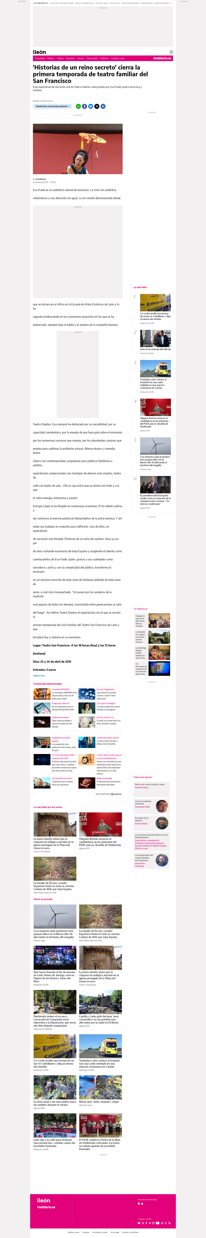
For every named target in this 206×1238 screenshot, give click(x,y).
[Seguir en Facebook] (146, 1223)
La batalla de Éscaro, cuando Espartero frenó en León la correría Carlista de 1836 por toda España (54, 886)
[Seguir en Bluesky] (139, 1223)
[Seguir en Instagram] (153, 1223)
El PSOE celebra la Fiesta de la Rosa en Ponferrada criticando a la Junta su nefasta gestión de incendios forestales (99, 1144)
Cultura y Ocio (39, 675)
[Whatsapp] (78, 106)
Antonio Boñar (141, 823)
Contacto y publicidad (130, 1232)
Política (51, 58)
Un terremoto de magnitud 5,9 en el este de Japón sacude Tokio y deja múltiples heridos (141, 669)
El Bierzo (104, 58)
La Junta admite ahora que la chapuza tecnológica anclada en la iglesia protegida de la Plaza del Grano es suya (53, 843)
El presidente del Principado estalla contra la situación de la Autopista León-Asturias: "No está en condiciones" (155, 499)
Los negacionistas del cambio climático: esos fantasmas (144, 857)
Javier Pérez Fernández (140, 864)
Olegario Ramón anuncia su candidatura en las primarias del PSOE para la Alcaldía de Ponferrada (100, 842)
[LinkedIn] (103, 106)
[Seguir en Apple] (142, 1203)
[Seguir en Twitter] (143, 1223)
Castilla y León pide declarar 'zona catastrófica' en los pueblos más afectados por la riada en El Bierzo (99, 1019)
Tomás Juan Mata (147, 353)
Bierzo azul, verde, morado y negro (99, 1101)
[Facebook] (84, 106)
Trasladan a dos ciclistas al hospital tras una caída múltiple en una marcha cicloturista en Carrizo (99, 1063)
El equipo (85, 1232)
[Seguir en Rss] (169, 1223)
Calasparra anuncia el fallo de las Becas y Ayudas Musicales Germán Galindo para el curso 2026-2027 (141, 621)
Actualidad (40, 58)
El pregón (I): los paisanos (142, 819)
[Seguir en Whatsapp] (166, 1223)
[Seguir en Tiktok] (162, 1223)
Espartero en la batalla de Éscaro (85, 3)
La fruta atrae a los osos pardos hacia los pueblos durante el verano (55, 1103)
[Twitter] (96, 106)
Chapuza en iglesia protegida (130, 3)
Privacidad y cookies (100, 1232)
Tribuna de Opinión (143, 777)
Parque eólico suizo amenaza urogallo (61, 3)
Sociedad (70, 58)
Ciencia (80, 58)
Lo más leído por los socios (48, 807)
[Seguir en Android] (139, 1203)
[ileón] (52, 1200)
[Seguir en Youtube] (157, 1223)
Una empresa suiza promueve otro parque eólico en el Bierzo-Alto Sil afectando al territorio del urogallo (54, 934)
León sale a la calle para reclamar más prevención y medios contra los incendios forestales (54, 1143)
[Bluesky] (90, 106)
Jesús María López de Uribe (45, 892)
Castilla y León (117, 58)
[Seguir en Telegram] (150, 1223)
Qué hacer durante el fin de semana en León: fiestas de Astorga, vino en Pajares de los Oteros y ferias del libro (54, 976)
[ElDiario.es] (162, 58)
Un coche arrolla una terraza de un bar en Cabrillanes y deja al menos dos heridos (54, 1063)
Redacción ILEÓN (41, 985)
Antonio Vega (39, 940)
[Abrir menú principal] (171, 52)
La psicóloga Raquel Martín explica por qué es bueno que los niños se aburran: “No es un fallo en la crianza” (141, 653)
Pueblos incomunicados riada (163, 3)
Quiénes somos (73, 1232)
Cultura (60, 58)
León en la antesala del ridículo (155, 349)
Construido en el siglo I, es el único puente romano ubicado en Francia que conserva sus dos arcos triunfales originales (141, 637)
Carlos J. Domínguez (42, 851)
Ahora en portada (43, 899)
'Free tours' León (114, 3)
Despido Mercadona (147, 3)
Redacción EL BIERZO (43, 1029)
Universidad (92, 58)
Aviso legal (115, 1232)
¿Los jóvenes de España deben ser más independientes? (151, 836)
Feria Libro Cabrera (102, 3)
